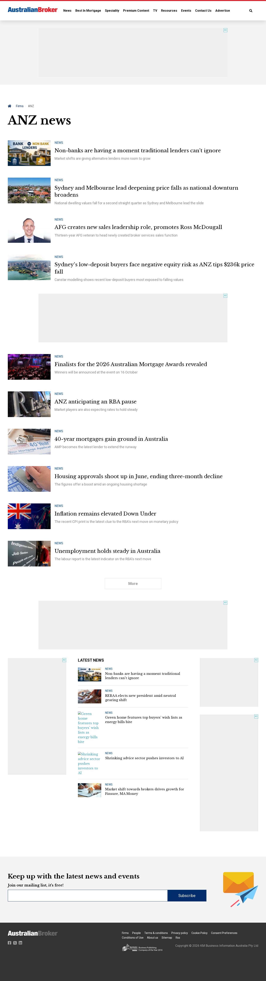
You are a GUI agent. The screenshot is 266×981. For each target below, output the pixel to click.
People (136, 933)
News (67, 10)
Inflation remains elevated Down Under (105, 514)
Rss (178, 937)
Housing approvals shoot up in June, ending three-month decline (139, 476)
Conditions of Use (133, 937)
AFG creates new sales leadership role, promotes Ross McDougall (138, 227)
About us (152, 937)
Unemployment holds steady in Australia (107, 551)
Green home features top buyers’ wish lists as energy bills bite (143, 719)
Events (186, 10)
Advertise (222, 10)
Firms (20, 106)
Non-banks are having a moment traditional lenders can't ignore (138, 150)
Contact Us (203, 10)
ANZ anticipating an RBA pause (96, 402)
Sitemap (167, 937)
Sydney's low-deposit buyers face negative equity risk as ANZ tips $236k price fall (154, 268)
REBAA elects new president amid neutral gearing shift (140, 698)
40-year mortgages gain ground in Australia (111, 439)
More (133, 583)
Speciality (112, 10)
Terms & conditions (156, 933)
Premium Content (136, 10)
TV (155, 10)
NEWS (109, 668)
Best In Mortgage (88, 10)
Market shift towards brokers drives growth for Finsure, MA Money (144, 791)
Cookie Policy (199, 933)
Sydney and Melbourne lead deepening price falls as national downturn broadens (146, 191)
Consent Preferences (224, 933)
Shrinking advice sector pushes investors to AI (144, 758)
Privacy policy (179, 933)
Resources (169, 10)
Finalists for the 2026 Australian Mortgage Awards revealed (131, 364)
